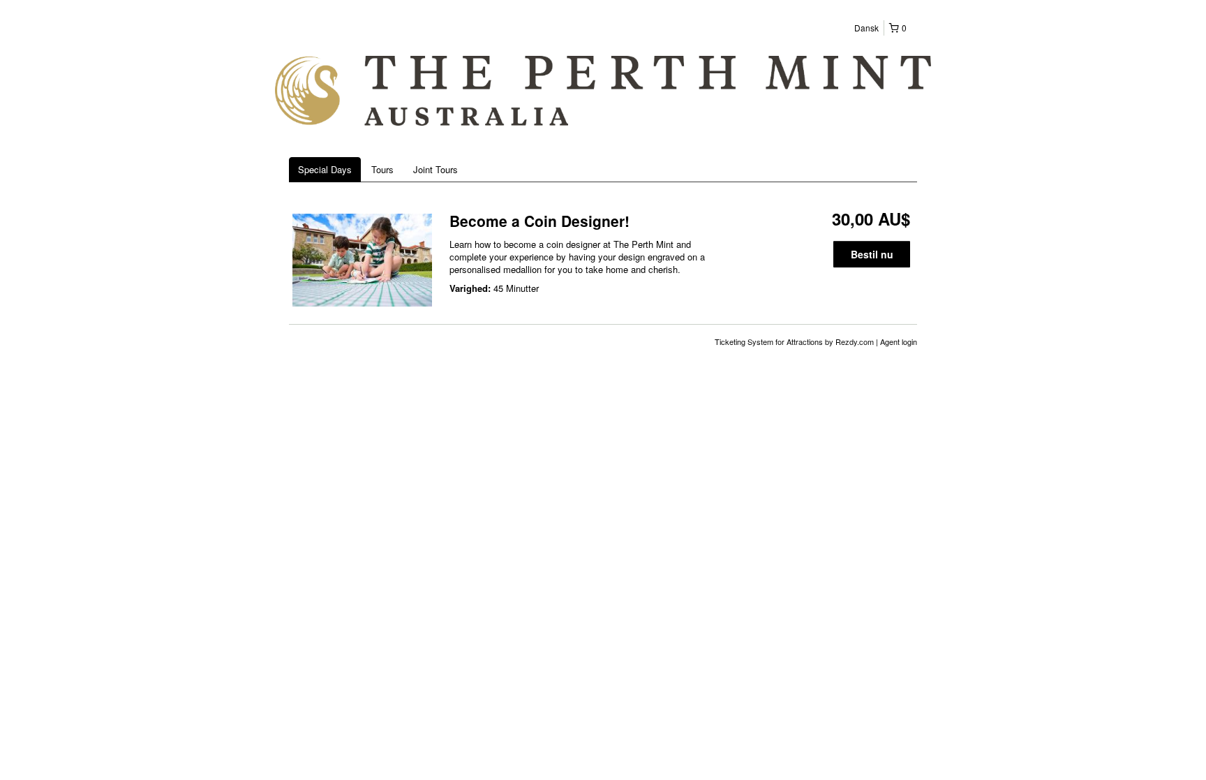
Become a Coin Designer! (539, 220)
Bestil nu (872, 254)
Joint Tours (435, 169)
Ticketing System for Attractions (770, 341)
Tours (382, 169)
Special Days (325, 169)
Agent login (898, 341)
